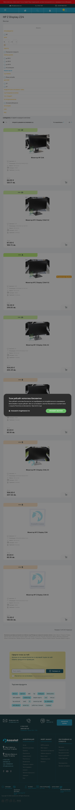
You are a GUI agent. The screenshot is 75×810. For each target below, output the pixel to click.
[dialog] (37, 405)
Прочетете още (37, 406)
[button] (19, 411)
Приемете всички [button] (56, 411)
